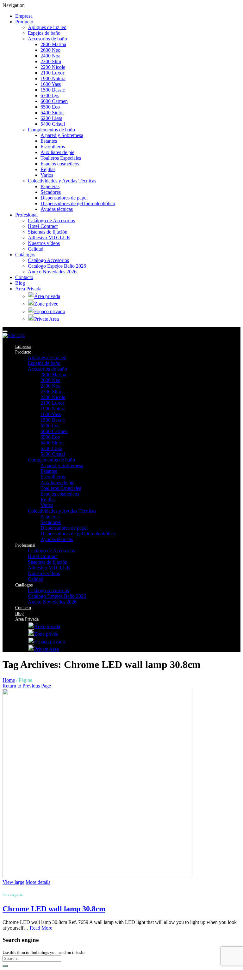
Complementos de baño (51, 129)
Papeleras (49, 186)
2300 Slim (50, 61)
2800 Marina (53, 44)
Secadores (50, 192)
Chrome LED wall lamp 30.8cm (54, 909)
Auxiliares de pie (57, 152)
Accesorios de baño (47, 38)
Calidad (35, 249)
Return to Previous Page (27, 685)
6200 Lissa (51, 118)
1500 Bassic (52, 89)
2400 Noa (50, 55)
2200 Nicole (52, 67)
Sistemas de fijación (47, 232)
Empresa (24, 16)
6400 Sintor (52, 112)
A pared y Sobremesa (61, 135)
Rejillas (47, 169)
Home (9, 680)
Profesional (26, 214)
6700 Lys (49, 95)
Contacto (24, 277)
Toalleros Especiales (60, 158)
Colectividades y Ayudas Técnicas (62, 180)
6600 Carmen (54, 101)
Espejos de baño (44, 33)
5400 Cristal (52, 124)
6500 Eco (50, 107)
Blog (20, 283)
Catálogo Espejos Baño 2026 (57, 266)
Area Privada (28, 288)
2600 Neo (50, 50)
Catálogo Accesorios (48, 260)
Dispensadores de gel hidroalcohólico (77, 203)
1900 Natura (52, 78)
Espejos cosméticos (59, 163)
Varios (46, 175)
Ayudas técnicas (56, 209)
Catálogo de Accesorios (51, 220)
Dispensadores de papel (64, 197)
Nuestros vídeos (44, 243)
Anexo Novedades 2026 (52, 271)
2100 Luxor (52, 72)
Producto (24, 21)
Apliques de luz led (47, 27)
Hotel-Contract (43, 226)
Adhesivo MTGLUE (49, 237)
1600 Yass (50, 84)
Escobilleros (52, 146)
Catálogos (25, 254)
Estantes (48, 141)
